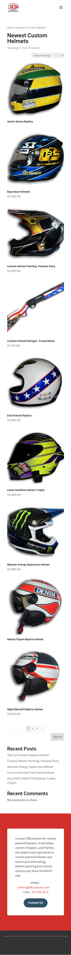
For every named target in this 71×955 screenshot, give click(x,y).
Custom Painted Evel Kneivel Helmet (31, 773)
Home (10, 27)
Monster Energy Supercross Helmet (30, 767)
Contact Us (35, 903)
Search (57, 737)
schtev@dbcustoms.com (33, 887)
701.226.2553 (40, 892)
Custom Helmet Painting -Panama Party (33, 761)
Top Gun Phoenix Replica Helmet (28, 755)
